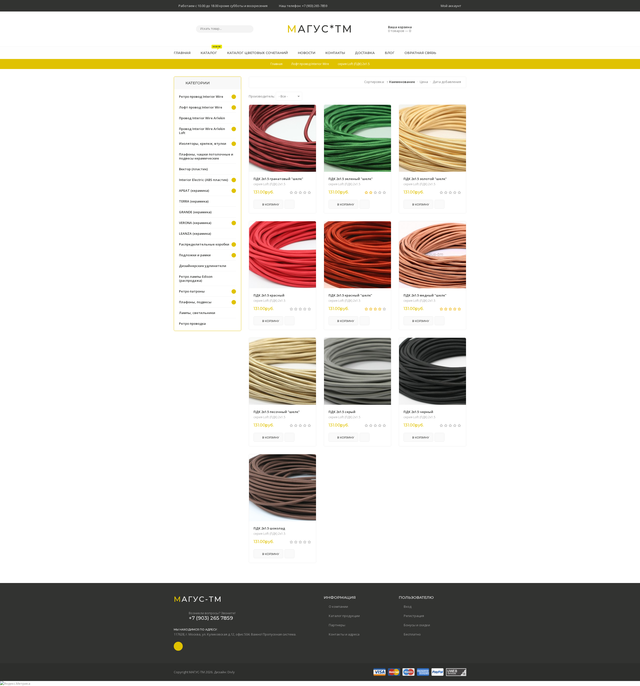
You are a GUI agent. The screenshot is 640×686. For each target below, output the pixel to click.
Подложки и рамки (195, 255)
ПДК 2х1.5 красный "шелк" (350, 295)
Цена (424, 82)
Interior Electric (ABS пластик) (203, 180)
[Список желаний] (454, 53)
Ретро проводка (192, 323)
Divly (231, 672)
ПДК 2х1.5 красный (269, 295)
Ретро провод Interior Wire (201, 96)
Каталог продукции (344, 616)
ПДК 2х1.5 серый (342, 412)
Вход (408, 606)
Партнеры (337, 625)
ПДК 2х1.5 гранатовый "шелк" (278, 179)
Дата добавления (447, 82)
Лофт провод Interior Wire (200, 107)
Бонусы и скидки (417, 625)
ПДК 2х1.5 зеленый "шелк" (350, 179)
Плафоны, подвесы (195, 302)
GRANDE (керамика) (195, 212)
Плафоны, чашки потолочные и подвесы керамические (206, 156)
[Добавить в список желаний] (309, 112)
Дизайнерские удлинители (202, 266)
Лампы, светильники (197, 312)
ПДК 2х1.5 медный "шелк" (425, 295)
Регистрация (414, 616)
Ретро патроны (192, 291)
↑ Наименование (400, 82)
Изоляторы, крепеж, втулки (202, 143)
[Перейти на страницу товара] (282, 138)
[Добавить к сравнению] (289, 204)
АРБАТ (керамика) (194, 190)
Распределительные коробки (204, 244)
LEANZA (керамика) (195, 233)
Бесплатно (412, 634)
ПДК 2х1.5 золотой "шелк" (425, 179)
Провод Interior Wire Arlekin (202, 118)
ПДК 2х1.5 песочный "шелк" (277, 412)
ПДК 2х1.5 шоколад (269, 528)
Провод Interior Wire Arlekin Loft (202, 130)
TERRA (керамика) (193, 201)
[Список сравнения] (464, 53)
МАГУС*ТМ (320, 29)
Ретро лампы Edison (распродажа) (195, 278)
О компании (338, 606)
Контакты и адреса (344, 634)
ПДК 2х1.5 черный (418, 412)
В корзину (270, 204)
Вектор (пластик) (193, 169)
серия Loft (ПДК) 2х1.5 (270, 184)
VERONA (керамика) (195, 222)
